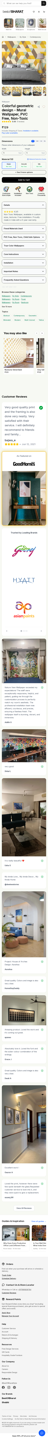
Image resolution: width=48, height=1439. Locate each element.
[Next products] (42, 333)
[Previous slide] (7, 631)
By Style (23, 37)
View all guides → (38, 1221)
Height (27, 149)
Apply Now (6, 1313)
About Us (5, 1366)
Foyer (23, 299)
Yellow (41, 320)
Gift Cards (5, 1352)
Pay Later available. (10, 133)
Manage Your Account (10, 1316)
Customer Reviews (9, 1293)
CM (37, 141)
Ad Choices (33, 1416)
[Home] (3, 37)
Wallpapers (11, 37)
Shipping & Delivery (9, 1338)
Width (4, 149)
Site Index (23, 1416)
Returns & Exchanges (10, 1335)
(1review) (20, 122)
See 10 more (7, 307)
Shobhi (5, 1402)
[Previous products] (36, 333)
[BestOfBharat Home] (13, 11)
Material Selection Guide (37, 159)
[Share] (39, 107)
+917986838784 (24, 1290)
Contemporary (35, 37)
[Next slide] (41, 631)
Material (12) (7, 159)
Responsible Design (9, 1372)
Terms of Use (6, 1416)
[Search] (43, 3)
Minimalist (7, 320)
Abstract (6, 316)
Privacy (15, 1416)
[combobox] (21, 3)
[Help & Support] (42, 1433)
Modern (18, 320)
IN (44, 141)
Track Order (6, 1275)
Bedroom (24, 302)
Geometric (33, 316)
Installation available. (31, 131)
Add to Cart (24, 180)
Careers (5, 1369)
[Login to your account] (39, 12)
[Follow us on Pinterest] (14, 1387)
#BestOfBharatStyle (9, 1383)
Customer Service (9, 1328)
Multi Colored (30, 320)
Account (5, 1332)
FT (33, 141)
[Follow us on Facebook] (3, 1387)
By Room (15, 299)
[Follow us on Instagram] (8, 1387)
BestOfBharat (9, 1398)
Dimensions (7, 141)
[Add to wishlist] (43, 106)
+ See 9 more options (24, 172)
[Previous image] (6, 63)
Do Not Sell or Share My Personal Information (30, 1419)
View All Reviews (24, 1208)
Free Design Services (10, 1349)
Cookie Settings (7, 1419)
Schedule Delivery (9, 1278)
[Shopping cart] (44, 12)
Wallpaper (6, 102)
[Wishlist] (34, 12)
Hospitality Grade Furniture (12, 1355)
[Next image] (42, 63)
